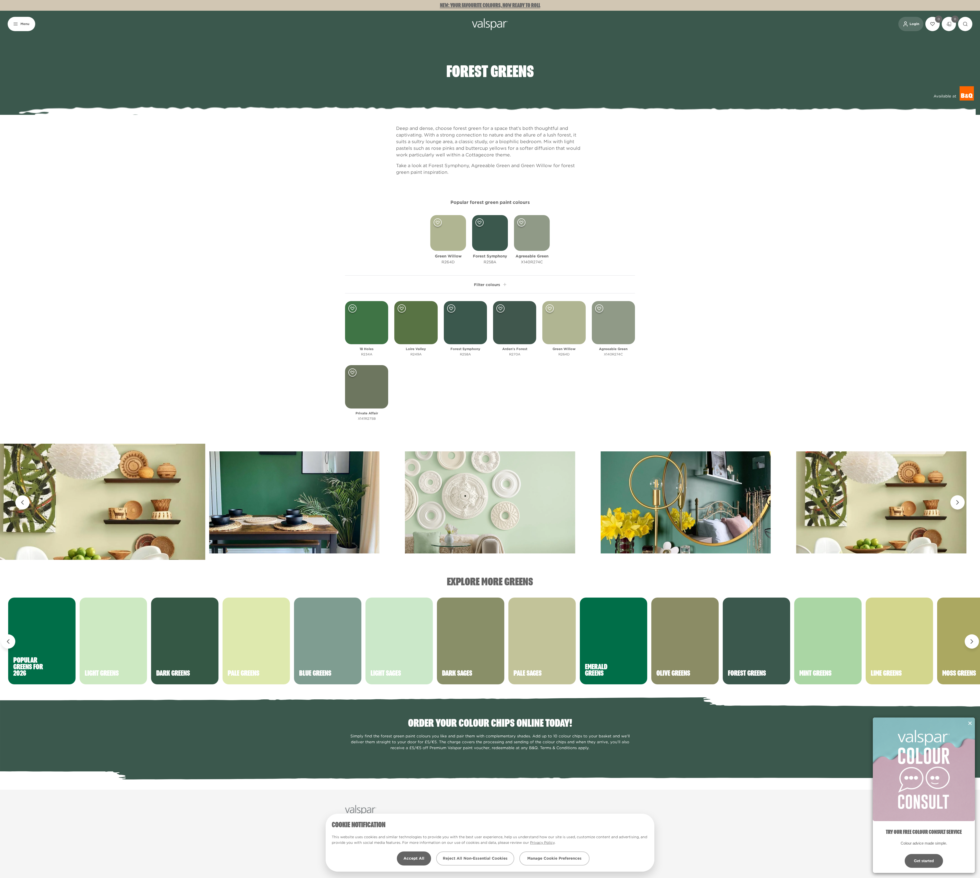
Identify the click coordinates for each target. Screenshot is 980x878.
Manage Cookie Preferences (554, 858)
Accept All (413, 858)
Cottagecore (479, 154)
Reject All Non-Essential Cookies (475, 858)
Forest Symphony (448, 165)
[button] (21, 24)
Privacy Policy (542, 842)
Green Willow (536, 165)
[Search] (965, 24)
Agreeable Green (490, 165)
